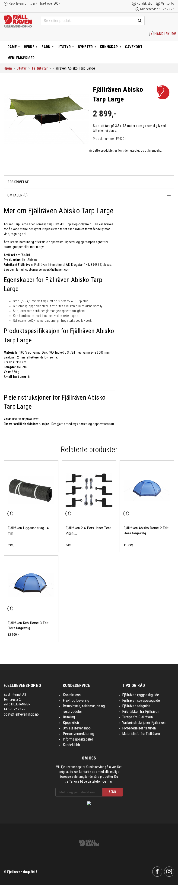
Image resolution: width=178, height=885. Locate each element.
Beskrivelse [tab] (18, 182)
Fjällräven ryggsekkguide (140, 695)
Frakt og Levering (76, 700)
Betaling (69, 717)
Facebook (157, 872)
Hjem (7, 68)
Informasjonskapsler (78, 739)
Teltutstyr (39, 68)
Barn (46, 47)
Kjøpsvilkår (71, 722)
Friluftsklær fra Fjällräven (140, 711)
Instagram (169, 872)
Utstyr (63, 47)
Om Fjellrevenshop (77, 728)
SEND (112, 792)
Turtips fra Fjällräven (137, 717)
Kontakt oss (72, 695)
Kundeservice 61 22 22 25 (157, 9)
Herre (29, 47)
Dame (12, 47)
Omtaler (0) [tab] (17, 195)
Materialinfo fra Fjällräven (141, 734)
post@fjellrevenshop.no (21, 714)
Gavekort (134, 47)
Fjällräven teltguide (136, 706)
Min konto (167, 3)
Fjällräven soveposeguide (141, 700)
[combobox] (93, 20)
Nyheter (85, 47)
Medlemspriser (21, 58)
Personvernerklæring (78, 734)
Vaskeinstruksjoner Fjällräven (144, 722)
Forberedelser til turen (139, 728)
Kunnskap (109, 47)
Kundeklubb (144, 3)
